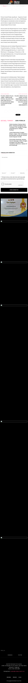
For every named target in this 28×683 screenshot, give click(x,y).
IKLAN (20, 677)
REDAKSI (15, 677)
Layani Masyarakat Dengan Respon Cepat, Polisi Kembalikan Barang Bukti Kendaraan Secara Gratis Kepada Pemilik (18, 134)
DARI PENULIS (20, 120)
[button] (26, 2)
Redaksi (5, 6)
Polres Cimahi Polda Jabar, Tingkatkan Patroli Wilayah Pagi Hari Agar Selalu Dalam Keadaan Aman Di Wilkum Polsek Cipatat (7, 100)
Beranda (9, 677)
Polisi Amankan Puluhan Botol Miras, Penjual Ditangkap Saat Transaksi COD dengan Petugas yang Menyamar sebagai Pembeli (18, 127)
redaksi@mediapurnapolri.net (17, 671)
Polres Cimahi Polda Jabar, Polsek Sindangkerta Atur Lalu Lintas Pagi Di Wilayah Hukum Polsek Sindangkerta (21, 100)
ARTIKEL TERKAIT (7, 120)
